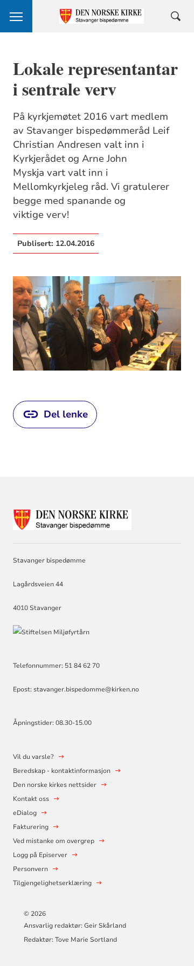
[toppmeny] (16, 16)
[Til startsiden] (72, 518)
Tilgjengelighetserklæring (52, 883)
